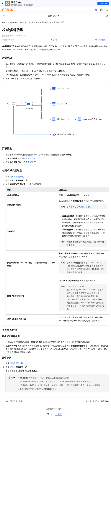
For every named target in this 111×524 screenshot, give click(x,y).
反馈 (59, 414)
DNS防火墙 (33, 22)
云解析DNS (12, 22)
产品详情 (54, 39)
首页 (3, 22)
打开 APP (103, 3)
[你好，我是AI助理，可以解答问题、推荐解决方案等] (96, 10)
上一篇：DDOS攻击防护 (12, 401)
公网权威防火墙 (45, 22)
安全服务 (22, 22)
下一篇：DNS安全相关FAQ (97, 401)
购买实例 (86, 206)
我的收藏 (102, 39)
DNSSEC (32, 162)
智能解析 (31, 158)
